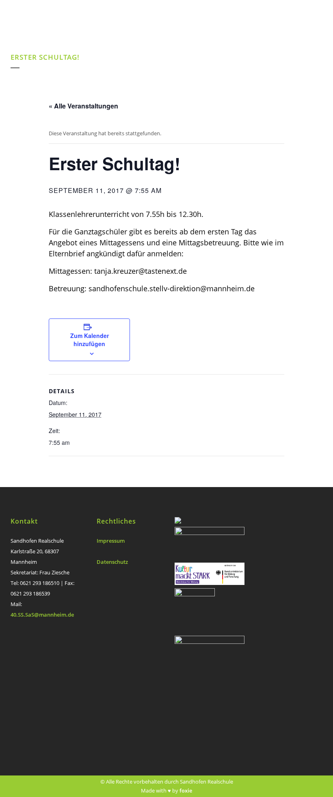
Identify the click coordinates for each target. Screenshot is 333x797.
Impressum (111, 540)
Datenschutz (112, 561)
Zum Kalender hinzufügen (89, 339)
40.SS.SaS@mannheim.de (42, 614)
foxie (185, 790)
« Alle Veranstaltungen (83, 105)
